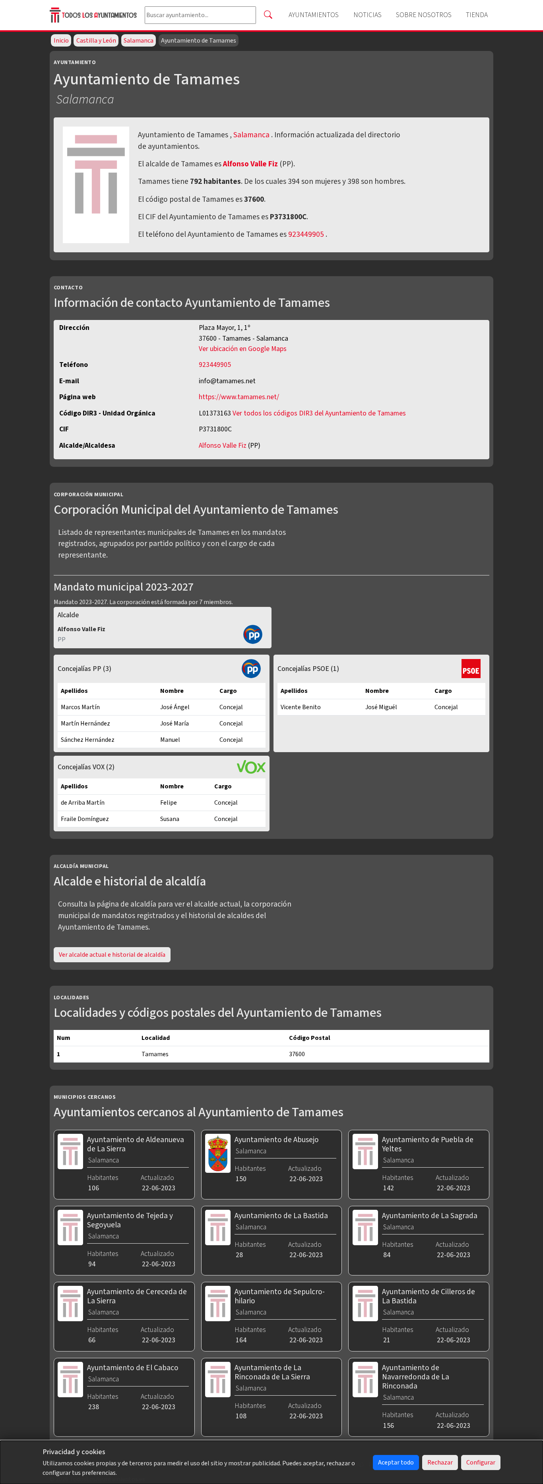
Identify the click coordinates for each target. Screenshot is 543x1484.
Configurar (480, 1462)
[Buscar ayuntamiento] (268, 15)
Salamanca (138, 40)
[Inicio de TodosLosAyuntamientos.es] (94, 15)
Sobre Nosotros (424, 15)
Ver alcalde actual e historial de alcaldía (112, 954)
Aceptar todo (396, 1462)
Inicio (61, 40)
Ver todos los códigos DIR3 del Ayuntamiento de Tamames (319, 413)
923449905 (306, 234)
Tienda (477, 15)
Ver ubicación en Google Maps (243, 349)
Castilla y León (96, 40)
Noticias (367, 15)
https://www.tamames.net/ (239, 397)
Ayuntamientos (314, 15)
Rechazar (440, 1462)
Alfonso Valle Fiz (251, 164)
